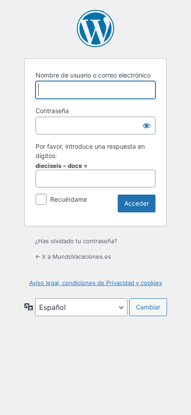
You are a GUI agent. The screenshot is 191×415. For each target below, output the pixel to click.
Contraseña (52, 110)
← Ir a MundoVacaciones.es (73, 256)
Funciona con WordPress (95, 28)
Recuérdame (68, 199)
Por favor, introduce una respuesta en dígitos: (90, 150)
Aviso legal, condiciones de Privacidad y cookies (95, 282)
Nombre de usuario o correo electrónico (93, 75)
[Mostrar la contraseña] (146, 125)
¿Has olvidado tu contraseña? (76, 240)
